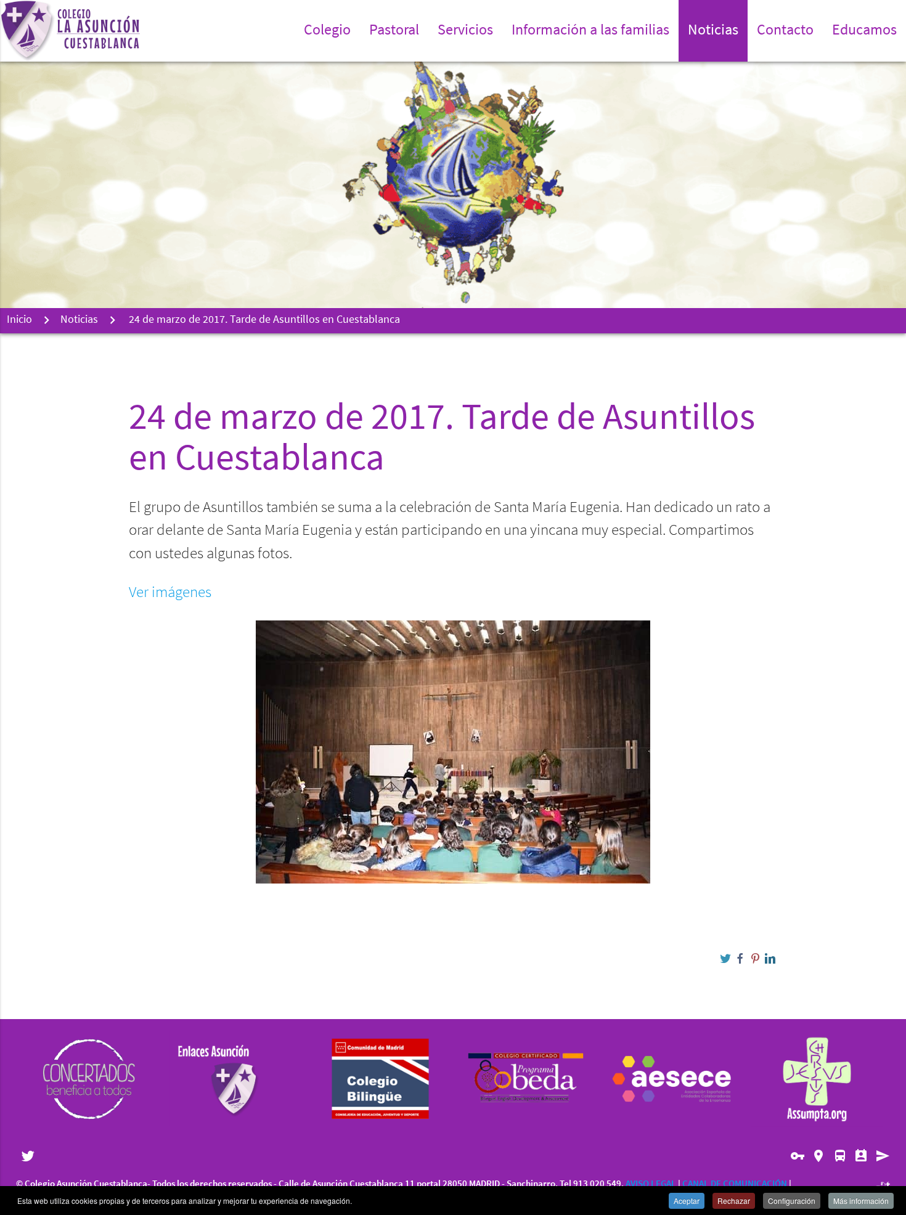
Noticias (713, 30)
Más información (861, 1200)
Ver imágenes (170, 593)
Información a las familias (590, 30)
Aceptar (687, 1200)
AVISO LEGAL (651, 1184)
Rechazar (733, 1200)
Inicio (19, 320)
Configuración (791, 1200)
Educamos (864, 30)
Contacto (785, 30)
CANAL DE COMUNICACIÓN (734, 1184)
